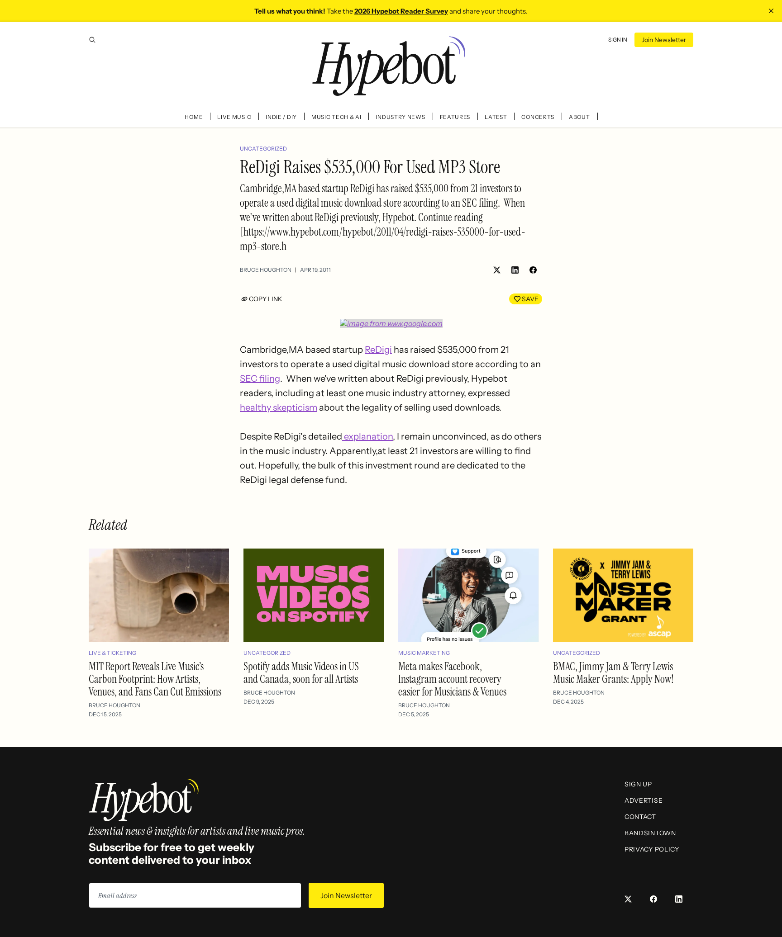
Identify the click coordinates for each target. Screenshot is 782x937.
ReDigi (378, 349)
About (579, 117)
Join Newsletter (664, 40)
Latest (496, 117)
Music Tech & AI (336, 117)
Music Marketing (424, 652)
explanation (367, 436)
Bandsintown (650, 833)
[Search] (92, 40)
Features (455, 117)
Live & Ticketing (112, 652)
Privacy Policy (652, 849)
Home (194, 117)
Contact (640, 817)
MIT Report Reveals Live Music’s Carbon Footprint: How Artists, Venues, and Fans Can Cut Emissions (155, 679)
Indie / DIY (281, 117)
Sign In (617, 39)
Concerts (537, 117)
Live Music (234, 117)
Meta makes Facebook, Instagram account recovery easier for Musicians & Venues (452, 679)
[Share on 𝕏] (497, 270)
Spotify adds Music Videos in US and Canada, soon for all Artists (301, 672)
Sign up (638, 784)
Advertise (644, 800)
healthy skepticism (278, 407)
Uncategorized (263, 148)
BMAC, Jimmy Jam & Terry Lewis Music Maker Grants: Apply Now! (613, 672)
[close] (771, 11)
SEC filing (260, 378)
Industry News (400, 117)
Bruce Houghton (265, 269)
